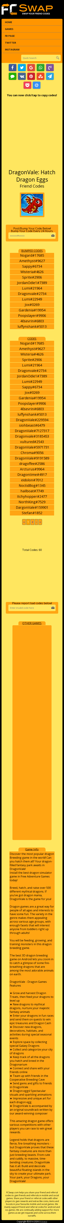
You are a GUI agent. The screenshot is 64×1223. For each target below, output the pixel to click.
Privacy (43, 1221)
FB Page (10, 35)
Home (8, 22)
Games (9, 29)
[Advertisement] (32, 135)
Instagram (12, 49)
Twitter (10, 42)
